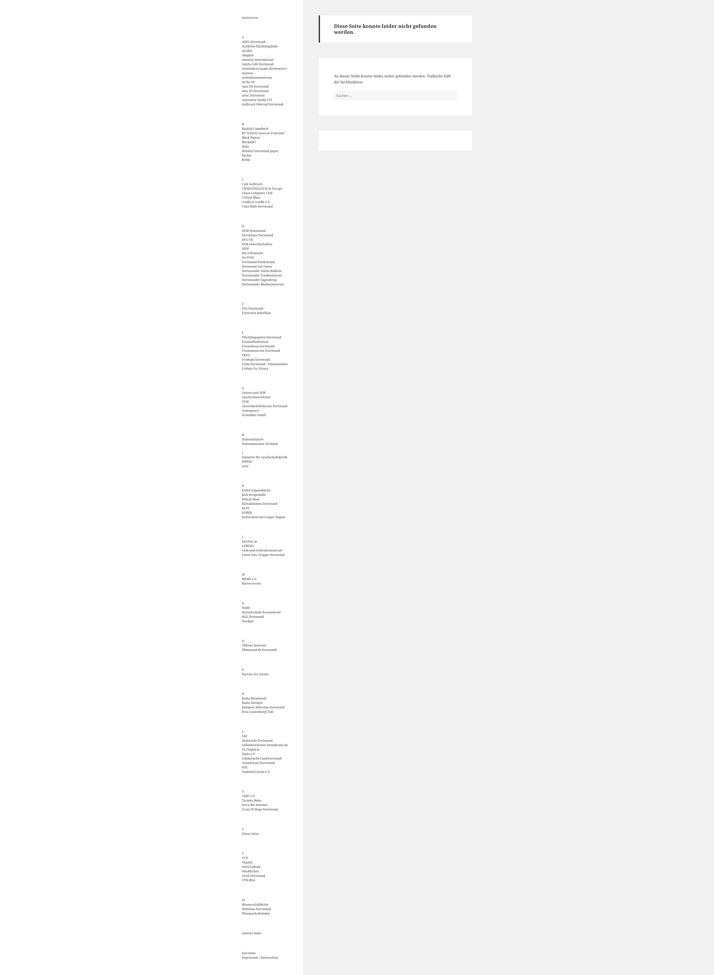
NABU (246, 608)
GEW (245, 402)
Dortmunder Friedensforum (262, 275)
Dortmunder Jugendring (259, 280)
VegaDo (247, 862)
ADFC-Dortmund (254, 42)
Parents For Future (255, 674)
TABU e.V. (248, 796)
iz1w (245, 466)
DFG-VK (247, 240)
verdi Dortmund (253, 876)
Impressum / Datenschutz (260, 957)
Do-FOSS (248, 257)
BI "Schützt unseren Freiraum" (264, 133)
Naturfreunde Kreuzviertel (261, 612)
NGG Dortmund (253, 617)
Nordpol (248, 621)
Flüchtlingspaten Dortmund (261, 337)
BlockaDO (249, 142)
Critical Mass (251, 197)
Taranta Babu (251, 800)
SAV (244, 736)
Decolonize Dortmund (257, 235)
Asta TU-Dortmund (255, 91)
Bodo (245, 146)
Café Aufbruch (252, 184)
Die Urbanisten (252, 253)
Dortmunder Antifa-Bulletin (262, 271)
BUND (246, 160)
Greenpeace (250, 410)
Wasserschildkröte (255, 904)
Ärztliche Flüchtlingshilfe (260, 46)
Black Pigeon (251, 138)
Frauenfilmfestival (255, 342)
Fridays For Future (255, 368)
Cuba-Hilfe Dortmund (257, 206)
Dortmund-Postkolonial (258, 262)
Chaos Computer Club (257, 193)
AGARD (247, 51)
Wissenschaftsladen (256, 913)
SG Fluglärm (250, 749)
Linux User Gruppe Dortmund (263, 555)
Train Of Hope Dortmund (260, 809)
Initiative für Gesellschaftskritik (264, 457)
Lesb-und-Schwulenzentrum (262, 550)
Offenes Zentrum (254, 645)
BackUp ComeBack (255, 129)
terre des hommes (255, 805)
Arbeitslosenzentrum (257, 77)
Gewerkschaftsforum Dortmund (264, 406)
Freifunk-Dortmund (256, 360)
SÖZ (244, 767)
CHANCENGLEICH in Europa (262, 188)
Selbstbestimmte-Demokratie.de (265, 745)
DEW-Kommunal (254, 231)
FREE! (246, 355)
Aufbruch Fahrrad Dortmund (262, 104)
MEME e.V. (249, 579)
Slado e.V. (248, 754)
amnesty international (258, 60)
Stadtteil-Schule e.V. (256, 772)
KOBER (247, 513)
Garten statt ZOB (253, 393)
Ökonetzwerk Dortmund (259, 650)
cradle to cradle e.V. (256, 202)
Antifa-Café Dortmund (258, 64)
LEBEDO (248, 546)
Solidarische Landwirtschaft (262, 758)
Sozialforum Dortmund (258, 763)
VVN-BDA (248, 880)
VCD (245, 858)
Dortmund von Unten (257, 266)
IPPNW (247, 462)
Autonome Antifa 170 (257, 100)
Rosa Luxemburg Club (257, 712)
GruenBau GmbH (254, 415)
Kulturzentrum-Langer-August (263, 517)
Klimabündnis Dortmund (259, 504)
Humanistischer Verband (260, 444)
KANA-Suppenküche (256, 490)
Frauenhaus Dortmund (258, 346)
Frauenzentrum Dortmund (261, 351)
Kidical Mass (251, 499)
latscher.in (249, 541)
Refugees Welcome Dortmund (263, 707)
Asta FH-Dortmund (255, 86)
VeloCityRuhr (251, 867)
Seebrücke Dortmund (257, 741)
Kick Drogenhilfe (254, 495)
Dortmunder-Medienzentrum (263, 284)
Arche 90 (248, 82)
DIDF (245, 249)
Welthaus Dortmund (256, 909)
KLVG (246, 508)
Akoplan (248, 55)
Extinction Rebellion (256, 313)
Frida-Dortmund (253, 364)
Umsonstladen (278, 364)
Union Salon (250, 834)
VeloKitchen (250, 871)
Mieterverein (251, 583)
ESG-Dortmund (252, 308)
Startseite (249, 953)
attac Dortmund (253, 95)
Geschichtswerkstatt (256, 397)
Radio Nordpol (252, 703)
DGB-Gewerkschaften (257, 244)
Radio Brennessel (254, 698)
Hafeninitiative (252, 439)
